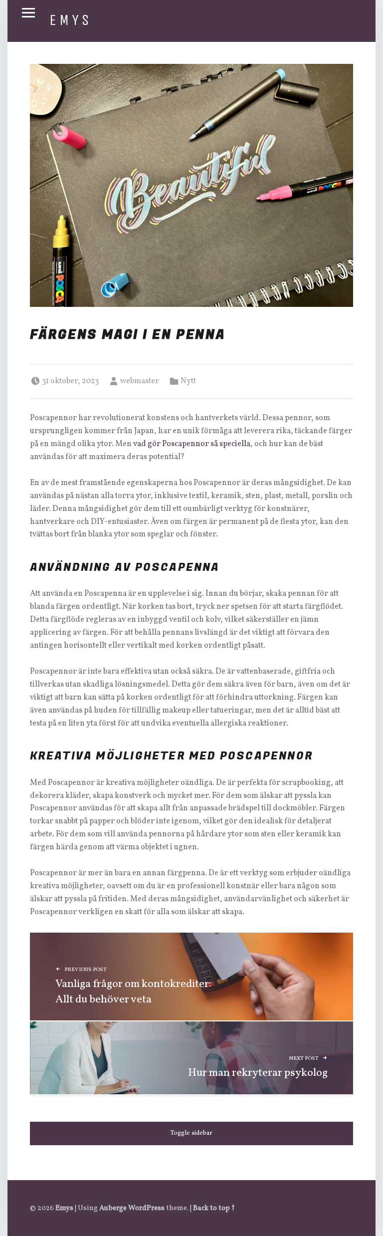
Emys (70, 20)
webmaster (139, 381)
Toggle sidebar (191, 1133)
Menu (28, 13)
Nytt (188, 381)
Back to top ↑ (213, 1208)
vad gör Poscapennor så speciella (191, 444)
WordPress (146, 1208)
